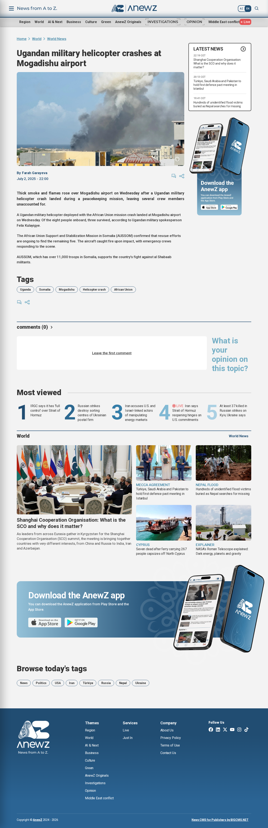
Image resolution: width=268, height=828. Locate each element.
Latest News (208, 49)
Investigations (163, 22)
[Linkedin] (218, 730)
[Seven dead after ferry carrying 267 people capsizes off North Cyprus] (164, 523)
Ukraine (140, 683)
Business (74, 22)
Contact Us (168, 753)
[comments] (173, 176)
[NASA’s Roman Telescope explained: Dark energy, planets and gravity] (223, 523)
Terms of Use (170, 745)
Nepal (123, 683)
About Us (167, 730)
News (23, 683)
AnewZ (37, 820)
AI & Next (55, 22)
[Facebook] (211, 730)
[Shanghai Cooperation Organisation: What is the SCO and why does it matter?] (74, 479)
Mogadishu (67, 289)
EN (247, 8)
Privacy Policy (170, 738)
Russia (106, 683)
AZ (241, 8)
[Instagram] (239, 730)
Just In (128, 738)
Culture (91, 22)
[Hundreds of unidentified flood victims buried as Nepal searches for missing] (223, 463)
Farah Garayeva (34, 173)
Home (21, 39)
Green (106, 22)
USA (58, 683)
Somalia (44, 289)
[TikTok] (246, 730)
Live (126, 730)
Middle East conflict (224, 22)
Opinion (194, 22)
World (39, 22)
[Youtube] (232, 730)
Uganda (25, 289)
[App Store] (209, 207)
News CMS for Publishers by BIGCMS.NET (220, 820)
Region (24, 22)
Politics (41, 683)
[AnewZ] (33, 738)
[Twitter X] (225, 730)
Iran (71, 683)
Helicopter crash (94, 289)
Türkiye (88, 683)
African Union (123, 289)
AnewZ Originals (128, 22)
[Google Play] (230, 207)
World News (56, 39)
